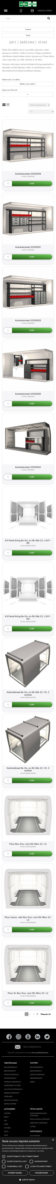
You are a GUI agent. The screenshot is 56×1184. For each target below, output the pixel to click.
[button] (28, 1179)
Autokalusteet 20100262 (28, 467)
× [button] (53, 1140)
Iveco (6, 1131)
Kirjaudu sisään (45, 10)
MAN (6, 1135)
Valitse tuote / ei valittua (11, 79)
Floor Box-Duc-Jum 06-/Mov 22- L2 (28, 844)
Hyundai (7, 1128)
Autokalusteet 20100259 (28, 173)
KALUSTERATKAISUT (10, 1067)
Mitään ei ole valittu (27, 84)
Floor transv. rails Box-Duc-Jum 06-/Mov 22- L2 (28, 918)
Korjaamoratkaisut (11, 1093)
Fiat (5, 1120)
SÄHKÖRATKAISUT (10, 1078)
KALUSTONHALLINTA (11, 1100)
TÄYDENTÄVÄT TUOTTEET (12, 1085)
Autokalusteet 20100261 (28, 247)
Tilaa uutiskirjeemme (32, 1046)
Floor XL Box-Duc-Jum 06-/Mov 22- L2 (28, 993)
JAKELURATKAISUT (10, 1071)
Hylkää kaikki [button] (41, 1173)
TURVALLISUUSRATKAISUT (12, 1082)
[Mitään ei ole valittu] (27, 94)
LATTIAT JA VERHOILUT (11, 1074)
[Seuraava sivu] (37, 1014)
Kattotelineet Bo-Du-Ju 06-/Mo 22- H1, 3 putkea (28, 769)
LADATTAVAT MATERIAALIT (38, 1123)
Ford (6, 1124)
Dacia (6, 1117)
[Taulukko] (7, 104)
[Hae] (49, 18)
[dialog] (28, 1160)
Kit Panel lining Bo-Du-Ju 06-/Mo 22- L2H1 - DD (28, 617)
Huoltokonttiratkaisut (13, 1089)
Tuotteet (28, 29)
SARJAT (32, 1082)
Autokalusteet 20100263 (28, 320)
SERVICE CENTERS (10, 1104)
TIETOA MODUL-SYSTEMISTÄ (39, 1119)
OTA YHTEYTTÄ (35, 1136)
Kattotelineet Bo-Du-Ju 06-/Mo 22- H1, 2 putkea (28, 693)
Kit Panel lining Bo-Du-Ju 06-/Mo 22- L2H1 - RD (28, 541)
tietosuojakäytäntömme (39, 1052)
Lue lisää (40, 1151)
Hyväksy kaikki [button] (15, 1173)
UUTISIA (32, 1126)
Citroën (7, 1113)
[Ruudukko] (4, 105)
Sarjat (28, 35)
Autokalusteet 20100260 (28, 393)
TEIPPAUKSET (8, 1096)
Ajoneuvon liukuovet (9, 90)
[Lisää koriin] (32, 183)
